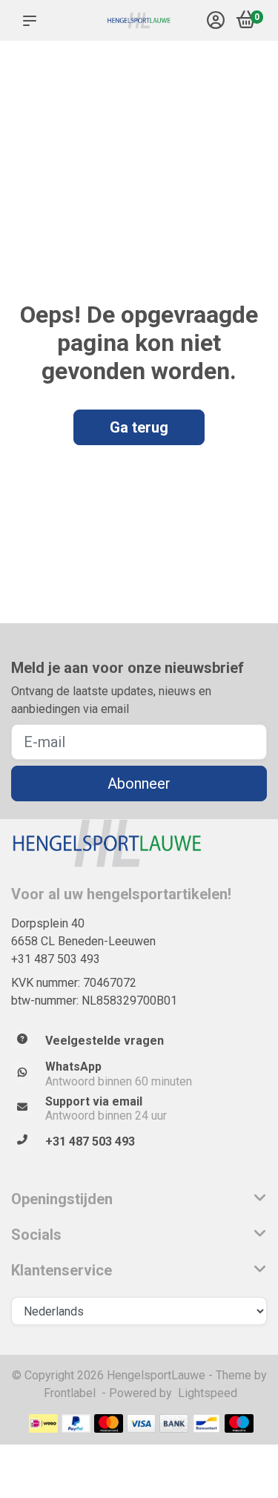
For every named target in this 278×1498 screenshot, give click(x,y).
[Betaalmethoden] (43, 1423)
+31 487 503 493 (55, 959)
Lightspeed (207, 1393)
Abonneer (139, 783)
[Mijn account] (216, 21)
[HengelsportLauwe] (139, 21)
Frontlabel (70, 1393)
